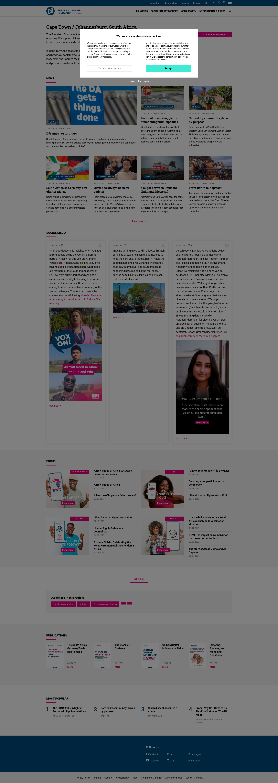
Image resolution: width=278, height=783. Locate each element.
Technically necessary (109, 68)
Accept (168, 68)
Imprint (146, 81)
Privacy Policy (135, 81)
